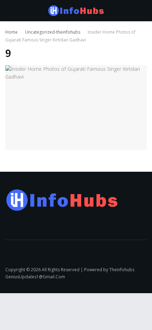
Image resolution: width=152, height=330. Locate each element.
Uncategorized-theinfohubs (52, 32)
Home (11, 32)
